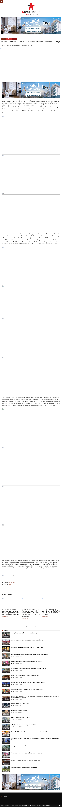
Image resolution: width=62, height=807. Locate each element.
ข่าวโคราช (9, 38)
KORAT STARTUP (28, 805)
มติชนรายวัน (12, 582)
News (3, 38)
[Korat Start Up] (31, 2)
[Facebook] (59, 806)
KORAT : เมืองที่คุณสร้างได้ (44, 805)
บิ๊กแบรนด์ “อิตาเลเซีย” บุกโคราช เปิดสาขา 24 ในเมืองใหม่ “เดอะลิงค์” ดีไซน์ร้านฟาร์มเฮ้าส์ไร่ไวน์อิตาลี (51, 612)
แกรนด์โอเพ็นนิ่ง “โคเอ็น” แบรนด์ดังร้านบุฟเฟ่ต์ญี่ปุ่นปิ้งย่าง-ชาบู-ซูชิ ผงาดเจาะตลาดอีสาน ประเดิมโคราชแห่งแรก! (10, 612)
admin (12, 635)
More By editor (7, 595)
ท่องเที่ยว (14, 38)
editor (4, 45)
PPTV (10, 584)
